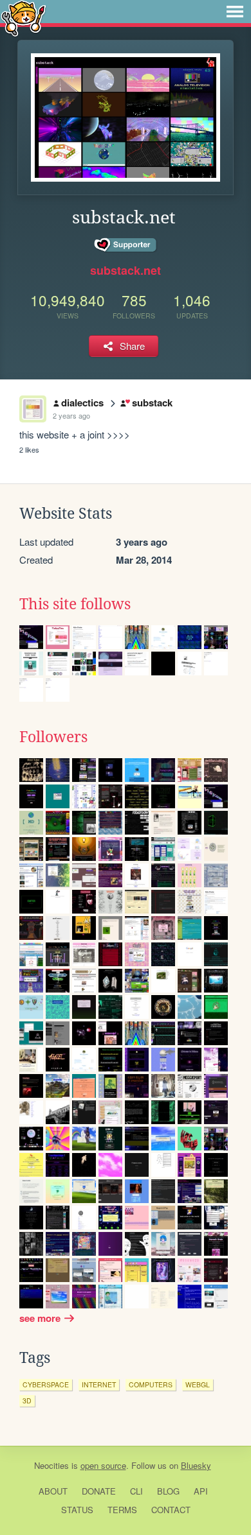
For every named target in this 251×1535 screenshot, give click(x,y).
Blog (168, 1491)
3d (27, 1400)
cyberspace (46, 1384)
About (53, 1491)
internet (99, 1384)
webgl (197, 1384)
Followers (53, 737)
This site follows (75, 604)
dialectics (82, 402)
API (201, 1491)
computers (150, 1384)
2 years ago (71, 415)
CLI (136, 1491)
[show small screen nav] (235, 11)
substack (152, 402)
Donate (99, 1491)
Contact (171, 1510)
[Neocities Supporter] (126, 245)
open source (103, 1465)
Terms (122, 1510)
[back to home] (23, 17)
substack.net (125, 270)
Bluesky (196, 1465)
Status (77, 1510)
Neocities (51, 1465)
